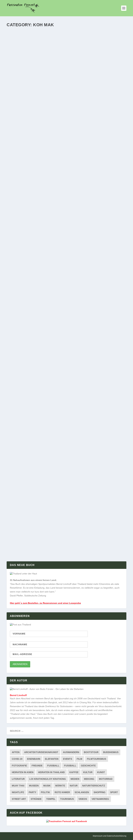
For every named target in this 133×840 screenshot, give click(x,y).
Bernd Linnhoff (18, 111)
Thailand (66, 111)
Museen (34, 785)
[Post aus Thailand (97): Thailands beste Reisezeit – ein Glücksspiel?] (66, 65)
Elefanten (51, 759)
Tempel (50, 799)
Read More (19, 123)
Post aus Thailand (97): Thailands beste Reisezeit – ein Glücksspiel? (63, 106)
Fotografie (19, 765)
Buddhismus (110, 752)
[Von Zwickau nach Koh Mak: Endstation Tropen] (61, 455)
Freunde (37, 765)
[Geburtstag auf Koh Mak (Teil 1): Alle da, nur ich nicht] (60, 357)
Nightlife (18, 792)
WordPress (52, 836)
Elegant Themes (26, 836)
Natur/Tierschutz (93, 785)
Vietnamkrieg (100, 799)
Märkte (60, 785)
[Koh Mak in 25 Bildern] (60, 523)
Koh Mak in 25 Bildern (26, 529)
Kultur (87, 772)
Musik (47, 785)
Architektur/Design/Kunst (41, 752)
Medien (75, 779)
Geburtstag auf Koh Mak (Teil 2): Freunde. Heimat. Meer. (53, 297)
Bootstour (91, 752)
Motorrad (105, 779)
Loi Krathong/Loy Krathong (47, 779)
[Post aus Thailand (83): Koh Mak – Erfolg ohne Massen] (59, 165)
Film (79, 759)
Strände (36, 799)
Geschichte (88, 765)
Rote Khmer (62, 792)
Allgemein (31, 111)
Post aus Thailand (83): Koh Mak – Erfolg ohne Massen (52, 201)
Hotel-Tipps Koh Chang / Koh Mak (42, 498)
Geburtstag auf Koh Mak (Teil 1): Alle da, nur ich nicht (53, 394)
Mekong (89, 779)
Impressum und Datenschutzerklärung (109, 836)
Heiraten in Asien (22, 772)
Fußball (70, 765)
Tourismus (67, 799)
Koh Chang (42, 399)
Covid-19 (17, 759)
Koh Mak (40, 111)
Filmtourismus (96, 759)
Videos (83, 799)
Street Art (19, 799)
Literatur (18, 779)
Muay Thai (18, 785)
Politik (45, 792)
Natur (74, 785)
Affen (15, 752)
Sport (114, 792)
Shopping (99, 792)
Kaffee (74, 772)
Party (32, 792)
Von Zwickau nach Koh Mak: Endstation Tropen (47, 492)
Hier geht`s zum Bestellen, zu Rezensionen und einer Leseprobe (45, 603)
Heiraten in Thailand (51, 772)
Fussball (53, 765)
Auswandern (71, 752)
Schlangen (82, 792)
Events (67, 759)
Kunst (101, 772)
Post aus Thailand (53, 111)
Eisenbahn (33, 759)
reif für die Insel (69, 207)
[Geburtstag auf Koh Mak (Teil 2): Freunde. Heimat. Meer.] (59, 260)
